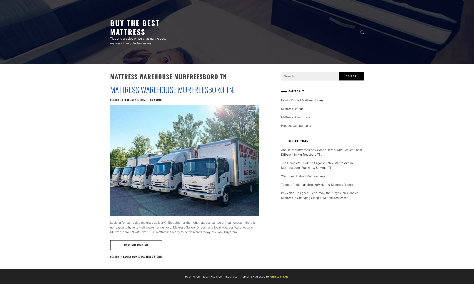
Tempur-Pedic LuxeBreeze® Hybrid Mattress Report (317, 184)
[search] (362, 32)
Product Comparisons (296, 125)
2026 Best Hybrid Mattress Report (304, 176)
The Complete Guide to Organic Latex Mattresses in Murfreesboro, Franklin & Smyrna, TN (317, 165)
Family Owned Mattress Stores (143, 256)
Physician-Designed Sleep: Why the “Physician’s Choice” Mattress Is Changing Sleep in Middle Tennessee (320, 195)
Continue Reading (136, 245)
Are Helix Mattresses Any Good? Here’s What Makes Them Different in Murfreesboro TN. (321, 152)
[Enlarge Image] (250, 113)
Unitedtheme (279, 276)
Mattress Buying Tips (295, 117)
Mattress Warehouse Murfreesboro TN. (172, 89)
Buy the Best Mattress (135, 27)
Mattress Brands (292, 109)
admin (158, 100)
